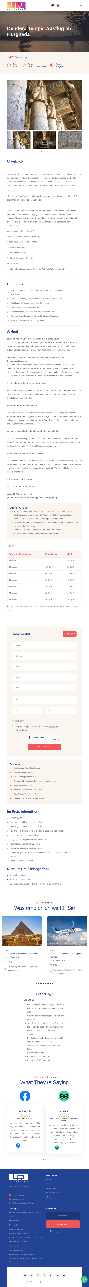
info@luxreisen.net (19, 1199)
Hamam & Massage (16, 1229)
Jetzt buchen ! (44, 747)
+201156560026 (18, 1195)
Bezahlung (54, 726)
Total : (15, 721)
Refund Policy (51, 1188)
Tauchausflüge (14, 1246)
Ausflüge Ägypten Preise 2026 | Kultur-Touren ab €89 (25, 1214)
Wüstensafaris (14, 1220)
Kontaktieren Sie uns (53, 1192)
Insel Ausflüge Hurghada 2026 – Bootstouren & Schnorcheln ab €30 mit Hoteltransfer (25, 1239)
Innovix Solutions (56, 1282)
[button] (52, 5)
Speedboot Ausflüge (16, 1250)
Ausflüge (49, 1179)
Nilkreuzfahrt (13, 1225)
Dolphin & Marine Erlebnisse (19, 1234)
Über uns (49, 1197)
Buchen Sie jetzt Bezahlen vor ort (37, 728)
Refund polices (23, 730)
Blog (47, 1184)
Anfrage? (69, 634)
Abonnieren (63, 1224)
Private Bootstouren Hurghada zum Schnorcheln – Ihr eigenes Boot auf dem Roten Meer (25, 1258)
